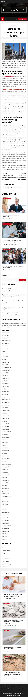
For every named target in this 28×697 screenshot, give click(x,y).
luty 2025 (4, 359)
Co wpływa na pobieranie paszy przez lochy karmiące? (20, 176)
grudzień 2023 (5, 394)
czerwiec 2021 (5, 474)
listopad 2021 (5, 461)
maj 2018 (4, 536)
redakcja (11, 218)
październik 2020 (6, 496)
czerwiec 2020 (5, 507)
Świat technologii (6, 558)
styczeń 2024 (5, 391)
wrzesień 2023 (5, 402)
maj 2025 (4, 351)
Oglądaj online (22, 19)
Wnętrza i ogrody (6, 564)
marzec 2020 (5, 515)
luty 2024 (4, 389)
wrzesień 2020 (5, 499)
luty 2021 (4, 485)
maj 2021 (4, 477)
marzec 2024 (5, 386)
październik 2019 (6, 525)
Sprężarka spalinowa (8, 76)
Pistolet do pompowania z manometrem (13, 89)
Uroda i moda (5, 561)
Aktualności (5, 548)
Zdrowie (4, 566)
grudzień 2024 (5, 362)
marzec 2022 (5, 450)
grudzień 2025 (5, 335)
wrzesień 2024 (5, 370)
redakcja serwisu (7, 41)
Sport (3, 556)
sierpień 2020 (5, 501)
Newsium (9, 695)
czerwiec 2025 (5, 348)
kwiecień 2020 (5, 512)
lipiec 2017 (5, 539)
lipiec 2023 (5, 407)
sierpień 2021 (5, 469)
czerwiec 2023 (5, 410)
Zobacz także (16, 690)
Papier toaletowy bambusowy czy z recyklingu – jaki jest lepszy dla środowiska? (13, 621)
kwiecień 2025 (5, 354)
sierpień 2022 (5, 437)
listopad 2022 (5, 429)
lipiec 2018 (5, 533)
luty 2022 (4, 453)
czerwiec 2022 (5, 442)
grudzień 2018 (5, 531)
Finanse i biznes (13, 25)
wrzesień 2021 (5, 466)
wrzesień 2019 (5, 528)
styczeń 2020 (5, 517)
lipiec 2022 (5, 440)
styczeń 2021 (5, 488)
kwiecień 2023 (5, 415)
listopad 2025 (5, 338)
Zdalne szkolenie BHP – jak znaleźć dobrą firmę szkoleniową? (8, 176)
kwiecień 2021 (5, 480)
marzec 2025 (5, 356)
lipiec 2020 (5, 504)
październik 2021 (6, 464)
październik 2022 (6, 431)
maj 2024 (4, 381)
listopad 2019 (5, 523)
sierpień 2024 (5, 372)
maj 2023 (4, 413)
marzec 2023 (5, 418)
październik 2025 (6, 340)
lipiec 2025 (5, 346)
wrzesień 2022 (5, 434)
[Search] (17, 19)
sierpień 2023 (5, 405)
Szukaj (5, 275)
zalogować (11, 187)
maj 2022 (4, 445)
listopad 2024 (5, 364)
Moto (3, 553)
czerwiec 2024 (5, 378)
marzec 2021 (5, 482)
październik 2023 (6, 399)
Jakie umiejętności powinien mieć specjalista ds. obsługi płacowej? (12, 241)
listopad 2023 (5, 397)
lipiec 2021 (5, 472)
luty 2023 (4, 421)
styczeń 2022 (5, 456)
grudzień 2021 (5, 458)
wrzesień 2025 (5, 343)
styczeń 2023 (5, 423)
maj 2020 (4, 509)
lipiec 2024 (5, 375)
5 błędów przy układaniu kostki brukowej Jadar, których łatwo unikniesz (12, 674)
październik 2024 (6, 367)
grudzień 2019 (5, 520)
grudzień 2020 (5, 491)
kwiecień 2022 (5, 448)
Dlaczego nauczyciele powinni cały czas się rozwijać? (13, 647)
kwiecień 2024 (5, 383)
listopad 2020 (5, 493)
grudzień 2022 (5, 426)
